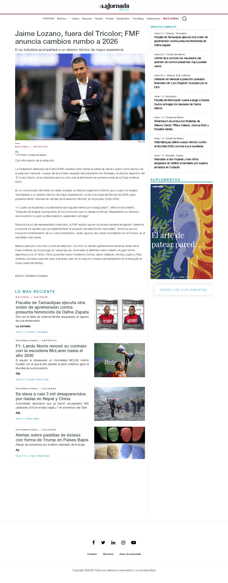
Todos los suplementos (183, 290)
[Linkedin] (113, 542)
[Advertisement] (80, 490)
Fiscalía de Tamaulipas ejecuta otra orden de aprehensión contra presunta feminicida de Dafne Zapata (52, 308)
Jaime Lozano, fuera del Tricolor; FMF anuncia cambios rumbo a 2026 (77, 38)
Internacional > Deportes (36, 341)
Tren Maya (138, 18)
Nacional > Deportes (31, 147)
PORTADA (48, 18)
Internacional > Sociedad (36, 389)
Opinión (99, 18)
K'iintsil (109, 18)
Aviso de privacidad (130, 554)
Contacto (92, 554)
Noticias (61, 18)
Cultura (75, 18)
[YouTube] (134, 542)
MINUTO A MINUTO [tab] (163, 27)
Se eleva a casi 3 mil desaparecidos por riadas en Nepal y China (51, 396)
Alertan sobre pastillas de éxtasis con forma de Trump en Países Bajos (52, 437)
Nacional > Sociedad (32, 297)
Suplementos (153, 18)
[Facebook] (94, 542)
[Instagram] (123, 542)
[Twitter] (103, 542)
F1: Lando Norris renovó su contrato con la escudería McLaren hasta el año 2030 (51, 351)
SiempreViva (122, 18)
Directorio (108, 554)
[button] (155, 231)
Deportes (87, 18)
